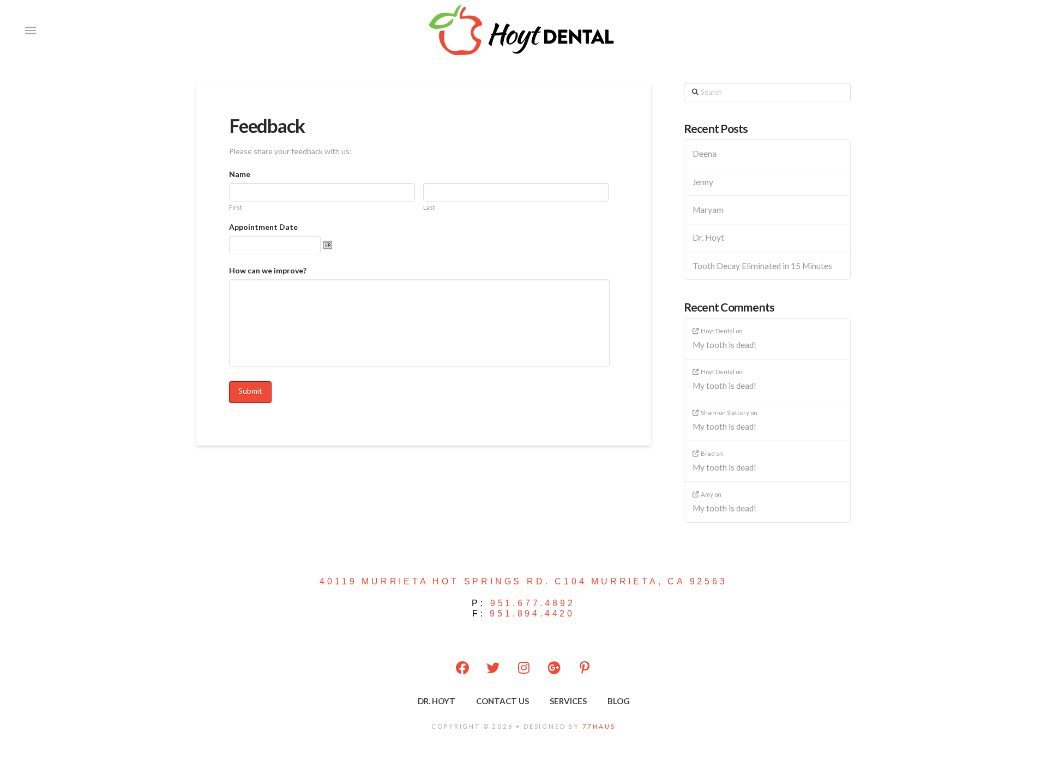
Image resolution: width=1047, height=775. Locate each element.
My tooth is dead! (724, 345)
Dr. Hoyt (708, 237)
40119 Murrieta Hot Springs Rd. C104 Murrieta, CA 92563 (523, 581)
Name (239, 174)
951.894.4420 (532, 613)
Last (429, 207)
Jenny (703, 182)
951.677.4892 (532, 603)
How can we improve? (267, 270)
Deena (705, 153)
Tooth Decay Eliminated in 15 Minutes (762, 266)
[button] (30, 30)
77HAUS (599, 726)
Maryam (708, 210)
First (235, 207)
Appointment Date (263, 226)
